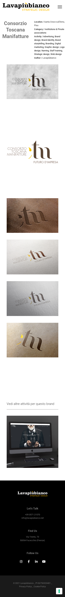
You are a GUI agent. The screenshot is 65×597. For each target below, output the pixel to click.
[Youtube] (44, 561)
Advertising (48, 36)
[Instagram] (21, 561)
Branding (50, 43)
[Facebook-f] (28, 561)
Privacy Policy (25, 586)
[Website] (32, 441)
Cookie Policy (40, 586)
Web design (56, 54)
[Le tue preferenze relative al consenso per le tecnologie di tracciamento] (59, 591)
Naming (45, 50)
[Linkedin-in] (36, 561)
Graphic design (52, 47)
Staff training (56, 50)
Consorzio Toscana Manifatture (15, 29)
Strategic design (42, 54)
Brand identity (48, 40)
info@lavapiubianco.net (33, 518)
